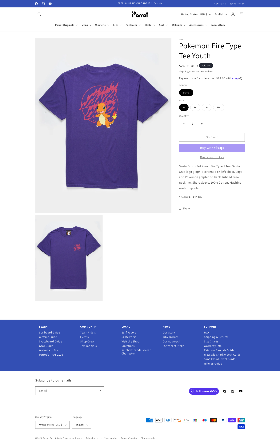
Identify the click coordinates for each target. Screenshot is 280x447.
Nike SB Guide (213, 363)
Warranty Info (213, 346)
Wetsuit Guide (48, 337)
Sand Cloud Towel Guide (219, 359)
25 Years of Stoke (173, 346)
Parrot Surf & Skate (52, 438)
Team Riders (88, 332)
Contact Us (220, 3)
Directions (128, 346)
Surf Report (129, 332)
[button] (39, 14)
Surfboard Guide (49, 332)
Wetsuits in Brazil (50, 350)
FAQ (206, 332)
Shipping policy (149, 438)
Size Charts (211, 341)
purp (188, 93)
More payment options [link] (212, 157)
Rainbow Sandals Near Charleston (136, 351)
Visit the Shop (130, 341)
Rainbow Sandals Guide (219, 350)
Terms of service (129, 438)
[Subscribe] (99, 390)
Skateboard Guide (50, 341)
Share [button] (186, 208)
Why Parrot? (170, 337)
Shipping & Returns (216, 337)
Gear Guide (46, 346)
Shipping (184, 71)
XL (220, 108)
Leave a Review (237, 3)
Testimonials (88, 346)
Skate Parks (129, 337)
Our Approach (171, 341)
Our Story (169, 332)
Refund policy (93, 438)
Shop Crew (87, 341)
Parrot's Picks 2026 (51, 354)
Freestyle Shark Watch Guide (222, 354)
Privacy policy (110, 438)
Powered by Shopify (72, 438)
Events (84, 337)
